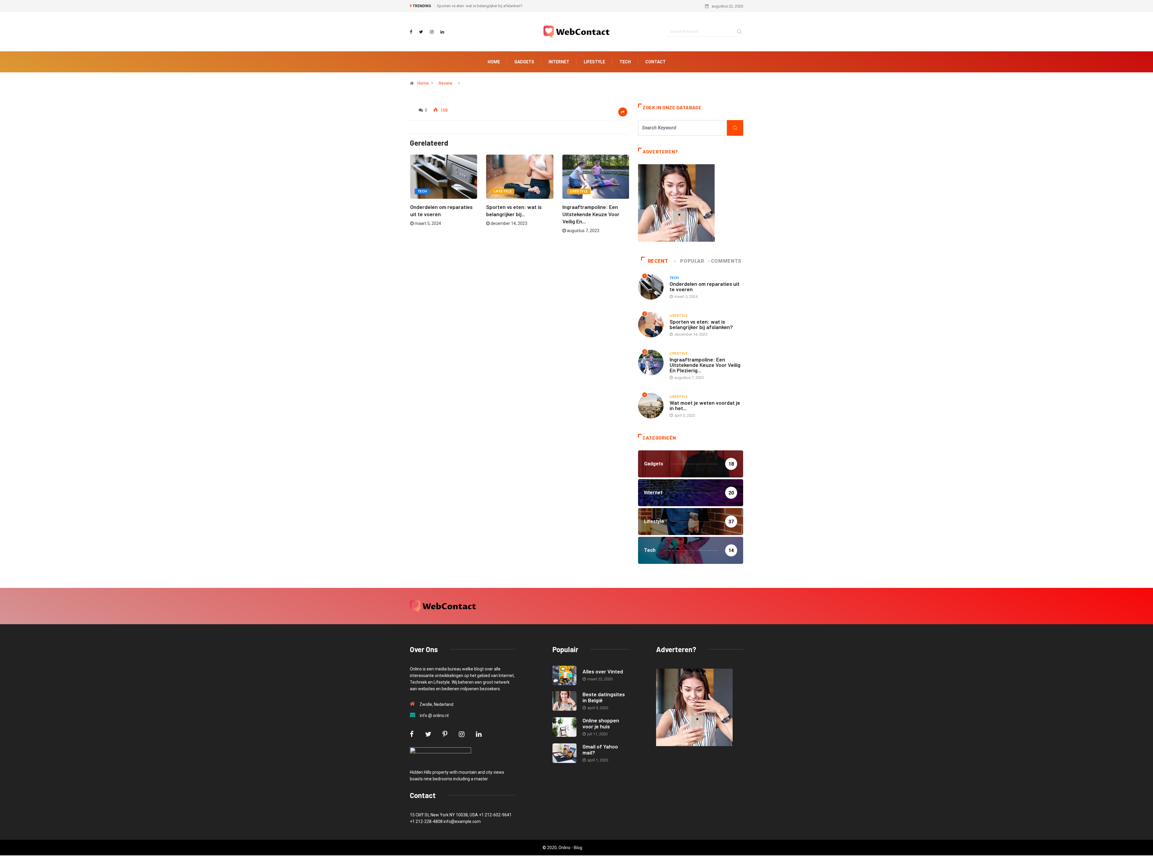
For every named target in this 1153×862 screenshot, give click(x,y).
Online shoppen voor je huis (601, 723)
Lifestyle (594, 61)
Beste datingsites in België (604, 697)
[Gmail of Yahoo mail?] (564, 753)
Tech (625, 61)
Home (494, 61)
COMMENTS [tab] (726, 261)
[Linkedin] (442, 31)
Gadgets (524, 61)
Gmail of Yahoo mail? (600, 749)
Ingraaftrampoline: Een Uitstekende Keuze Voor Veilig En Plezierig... (705, 365)
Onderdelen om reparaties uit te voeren (705, 286)
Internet (559, 61)
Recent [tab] (658, 261)
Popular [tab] (692, 261)
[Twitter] (421, 31)
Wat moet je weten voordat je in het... (705, 405)
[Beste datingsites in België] (564, 701)
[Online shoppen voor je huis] (564, 727)
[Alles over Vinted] (564, 675)
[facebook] (411, 31)
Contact (655, 61)
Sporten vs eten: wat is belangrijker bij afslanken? (479, 6)
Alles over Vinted (603, 671)
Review (445, 83)
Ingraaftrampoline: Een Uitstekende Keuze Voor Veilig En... (590, 214)
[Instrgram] (432, 31)
